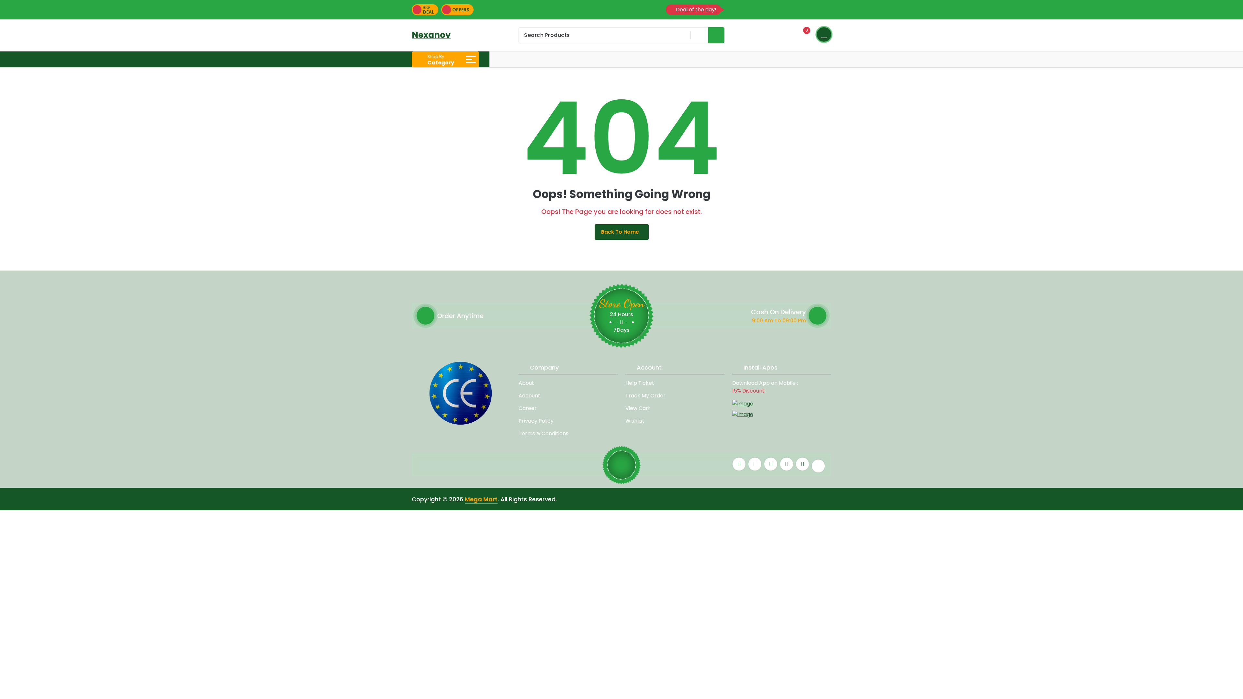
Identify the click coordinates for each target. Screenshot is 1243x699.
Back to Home (620, 232)
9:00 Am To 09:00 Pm (779, 320)
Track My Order (645, 395)
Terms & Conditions (543, 433)
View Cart (637, 408)
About (526, 383)
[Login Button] (824, 34)
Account (529, 395)
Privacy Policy (536, 421)
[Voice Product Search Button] (698, 35)
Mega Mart (481, 499)
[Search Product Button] (716, 35)
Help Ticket (639, 383)
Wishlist (634, 421)
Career (528, 408)
